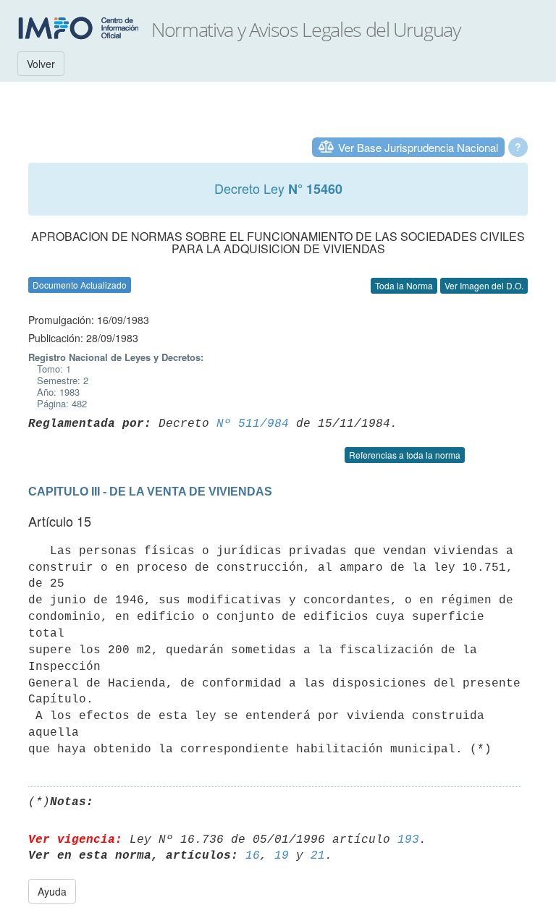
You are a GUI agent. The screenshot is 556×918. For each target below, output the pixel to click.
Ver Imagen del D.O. (484, 285)
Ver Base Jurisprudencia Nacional (418, 147)
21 (318, 855)
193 (408, 839)
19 (281, 855)
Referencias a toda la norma (404, 455)
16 (252, 855)
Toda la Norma (404, 285)
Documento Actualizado (80, 285)
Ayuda (52, 891)
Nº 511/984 (252, 423)
